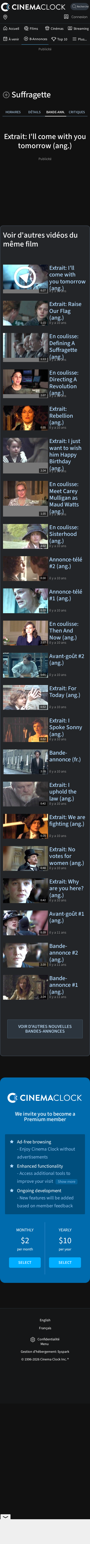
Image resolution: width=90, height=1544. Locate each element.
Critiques (77, 112)
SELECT (25, 1262)
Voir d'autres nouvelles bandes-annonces (45, 1028)
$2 (25, 1246)
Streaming (81, 28)
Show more (66, 1181)
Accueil (14, 28)
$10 (65, 1246)
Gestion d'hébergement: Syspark (45, 1352)
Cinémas (57, 28)
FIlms (34, 28)
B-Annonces (38, 39)
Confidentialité (49, 1339)
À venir (14, 39)
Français (45, 1328)
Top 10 (62, 39)
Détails (34, 112)
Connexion (79, 17)
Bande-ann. (55, 112)
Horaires (13, 112)
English (45, 1320)
